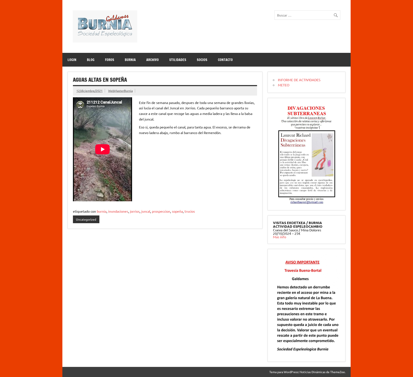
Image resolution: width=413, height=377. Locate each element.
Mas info (279, 237)
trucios (190, 211)
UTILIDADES (177, 59)
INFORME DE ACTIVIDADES (299, 80)
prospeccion (161, 211)
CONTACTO (225, 59)
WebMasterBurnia (120, 91)
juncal (145, 211)
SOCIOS (202, 59)
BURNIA (130, 59)
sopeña (177, 211)
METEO (283, 85)
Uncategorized (86, 219)
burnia (101, 211)
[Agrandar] (331, 109)
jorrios (135, 211)
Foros (109, 59)
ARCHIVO (152, 59)
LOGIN (72, 59)
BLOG (90, 59)
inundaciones (118, 211)
